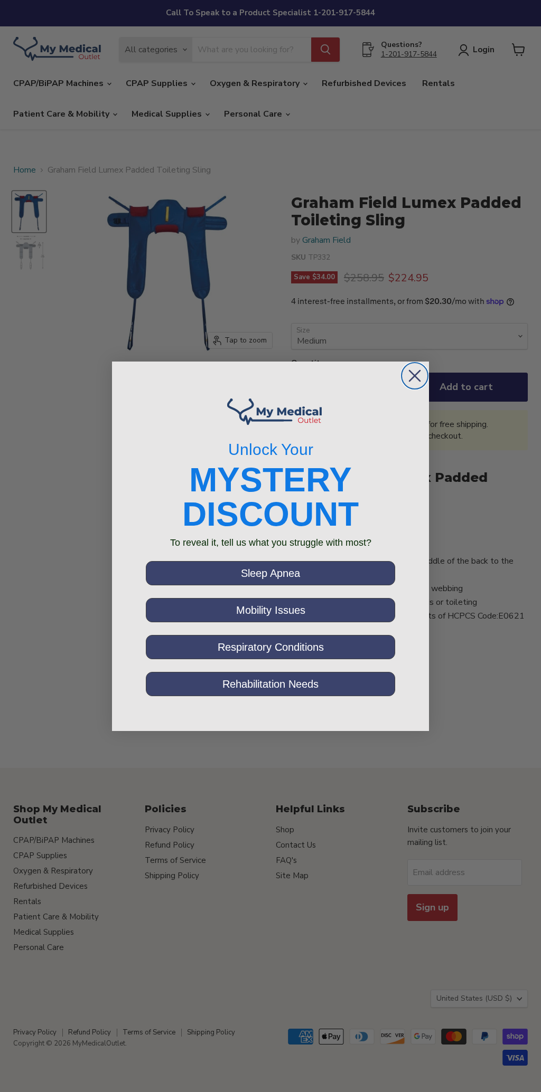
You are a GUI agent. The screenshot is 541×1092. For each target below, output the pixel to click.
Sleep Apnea (270, 573)
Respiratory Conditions (271, 647)
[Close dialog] (415, 376)
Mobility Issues (270, 610)
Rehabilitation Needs (270, 684)
